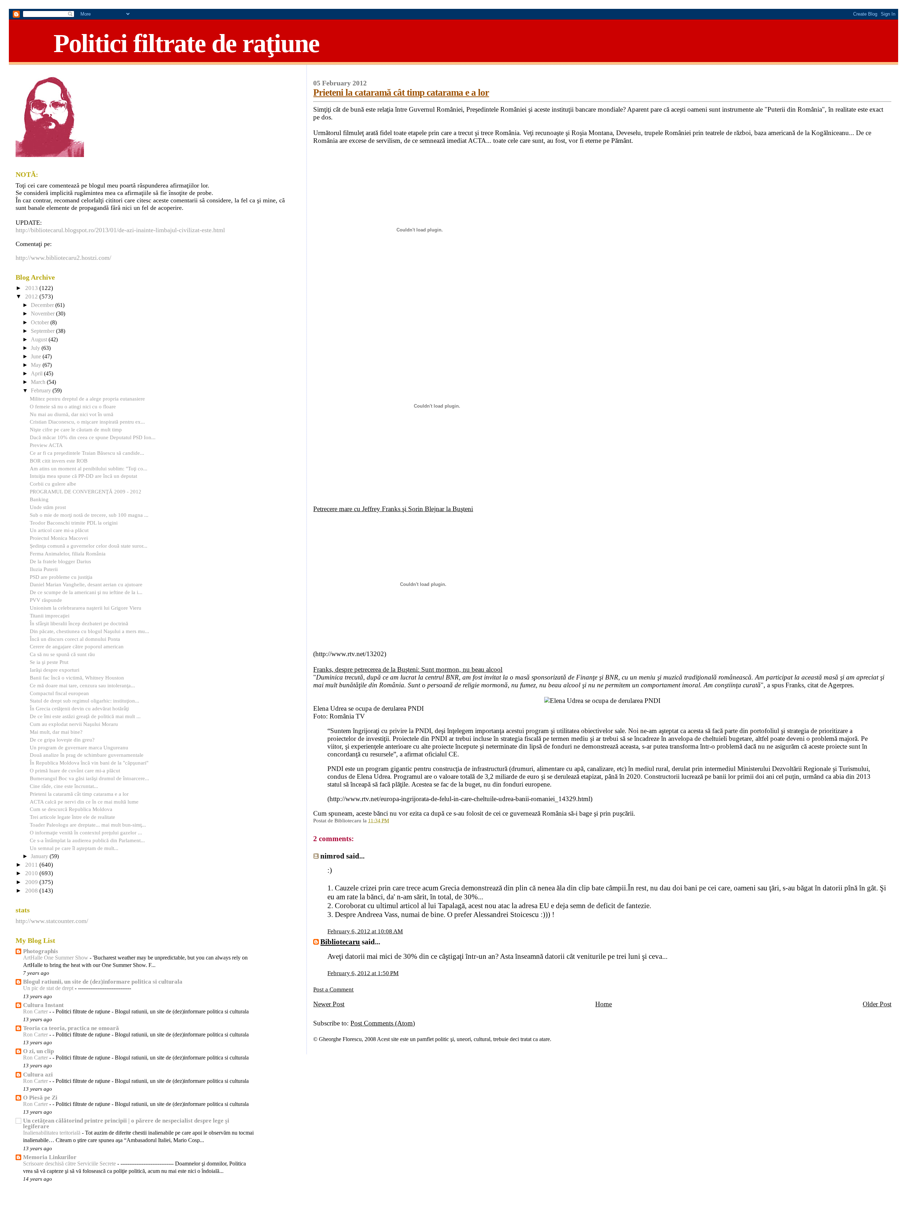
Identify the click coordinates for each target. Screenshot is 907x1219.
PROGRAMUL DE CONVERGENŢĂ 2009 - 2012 (85, 491)
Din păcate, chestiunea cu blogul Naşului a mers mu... (89, 631)
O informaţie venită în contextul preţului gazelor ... (86, 832)
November (43, 314)
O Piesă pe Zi (40, 1097)
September (43, 331)
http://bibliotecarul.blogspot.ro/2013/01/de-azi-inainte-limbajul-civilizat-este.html (120, 230)
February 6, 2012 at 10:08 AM (365, 931)
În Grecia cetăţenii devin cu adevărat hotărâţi (79, 708)
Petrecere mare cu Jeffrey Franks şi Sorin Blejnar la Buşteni (393, 509)
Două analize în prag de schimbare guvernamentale (86, 755)
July (36, 348)
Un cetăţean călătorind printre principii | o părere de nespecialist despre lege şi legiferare (126, 1123)
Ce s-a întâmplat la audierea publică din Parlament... (87, 840)
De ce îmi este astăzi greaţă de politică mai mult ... (85, 716)
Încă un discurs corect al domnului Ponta (75, 639)
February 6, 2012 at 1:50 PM (363, 973)
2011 (32, 864)
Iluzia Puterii (44, 569)
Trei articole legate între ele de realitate (72, 817)
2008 (32, 890)
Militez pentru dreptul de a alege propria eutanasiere (87, 399)
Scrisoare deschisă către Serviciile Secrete (70, 1164)
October (40, 322)
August (40, 339)
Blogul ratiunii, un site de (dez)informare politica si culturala (102, 981)
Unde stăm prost (48, 507)
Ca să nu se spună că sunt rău (62, 654)
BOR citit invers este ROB (59, 461)
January (40, 856)
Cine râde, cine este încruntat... (64, 786)
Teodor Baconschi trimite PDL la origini (74, 523)
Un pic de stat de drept (49, 988)
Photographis (40, 951)
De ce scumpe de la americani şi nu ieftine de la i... (86, 592)
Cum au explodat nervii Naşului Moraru (74, 724)
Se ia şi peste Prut (49, 662)
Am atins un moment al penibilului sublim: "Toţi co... (88, 468)
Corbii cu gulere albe (53, 484)
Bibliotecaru (340, 942)
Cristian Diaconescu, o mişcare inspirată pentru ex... (87, 422)
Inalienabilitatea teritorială (52, 1133)
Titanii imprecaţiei (49, 616)
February (41, 390)
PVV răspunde (46, 600)
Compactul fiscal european (59, 693)
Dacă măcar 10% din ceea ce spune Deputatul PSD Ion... (93, 437)
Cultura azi (38, 1074)
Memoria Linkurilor (50, 1157)
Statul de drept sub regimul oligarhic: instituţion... (84, 701)
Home (603, 1004)
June (37, 356)
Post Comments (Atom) (382, 1023)
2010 (32, 873)
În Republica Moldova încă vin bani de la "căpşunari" (89, 763)
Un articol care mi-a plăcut (59, 530)
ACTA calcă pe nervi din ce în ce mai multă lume (84, 802)
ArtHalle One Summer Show (56, 958)
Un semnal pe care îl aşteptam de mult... (74, 848)
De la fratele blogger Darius (60, 561)
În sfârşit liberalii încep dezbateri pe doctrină (79, 623)
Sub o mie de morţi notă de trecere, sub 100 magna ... (89, 515)
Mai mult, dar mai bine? (56, 732)
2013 (32, 288)
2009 (32, 882)
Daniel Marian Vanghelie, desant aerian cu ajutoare (86, 584)
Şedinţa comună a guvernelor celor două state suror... (88, 546)
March (39, 382)
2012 (32, 296)
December (43, 305)
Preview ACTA (46, 445)
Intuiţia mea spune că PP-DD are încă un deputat (83, 476)
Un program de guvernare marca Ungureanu (79, 747)
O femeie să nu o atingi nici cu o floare (73, 406)
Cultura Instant (43, 1005)
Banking (39, 499)
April (37, 373)
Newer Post (328, 1004)
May (37, 365)
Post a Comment (333, 989)
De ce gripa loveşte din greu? (62, 740)
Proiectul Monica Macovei (59, 538)
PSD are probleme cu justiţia (61, 577)
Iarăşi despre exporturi (54, 670)
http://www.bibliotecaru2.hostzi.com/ (63, 257)
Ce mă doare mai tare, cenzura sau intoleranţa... (82, 685)
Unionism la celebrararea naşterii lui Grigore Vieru (85, 608)
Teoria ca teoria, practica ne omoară (71, 1028)
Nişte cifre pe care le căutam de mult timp (76, 429)
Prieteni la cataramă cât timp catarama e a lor (401, 92)
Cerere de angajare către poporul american (77, 646)
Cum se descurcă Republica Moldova (71, 809)
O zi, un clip (38, 1051)
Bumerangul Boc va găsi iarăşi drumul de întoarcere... (89, 778)
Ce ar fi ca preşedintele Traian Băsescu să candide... (87, 453)
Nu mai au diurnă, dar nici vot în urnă (71, 414)
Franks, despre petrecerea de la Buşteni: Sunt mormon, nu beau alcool (407, 669)
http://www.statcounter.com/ (52, 920)
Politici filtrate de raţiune (186, 43)
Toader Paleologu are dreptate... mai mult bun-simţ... (88, 825)
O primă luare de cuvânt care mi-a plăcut (75, 770)
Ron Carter (36, 1011)
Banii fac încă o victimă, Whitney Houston (77, 678)
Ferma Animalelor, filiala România (68, 553)
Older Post (877, 1004)
